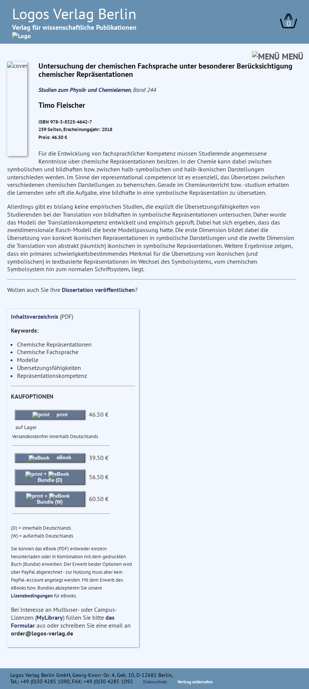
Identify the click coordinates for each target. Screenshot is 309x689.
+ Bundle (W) (50, 499)
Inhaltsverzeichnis (34, 316)
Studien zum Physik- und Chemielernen (84, 89)
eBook (63, 457)
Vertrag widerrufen (195, 681)
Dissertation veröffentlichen (98, 289)
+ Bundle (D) (50, 477)
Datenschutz (155, 681)
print (61, 414)
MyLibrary (50, 617)
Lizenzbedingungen (32, 596)
